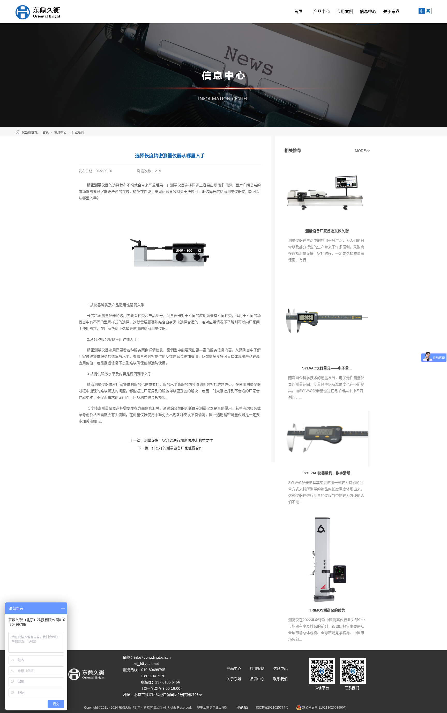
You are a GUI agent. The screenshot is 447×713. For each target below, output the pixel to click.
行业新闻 (78, 132)
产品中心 (321, 11)
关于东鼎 (391, 11)
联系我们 (280, 679)
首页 (298, 11)
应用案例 (345, 11)
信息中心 (368, 11)
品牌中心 (257, 679)
